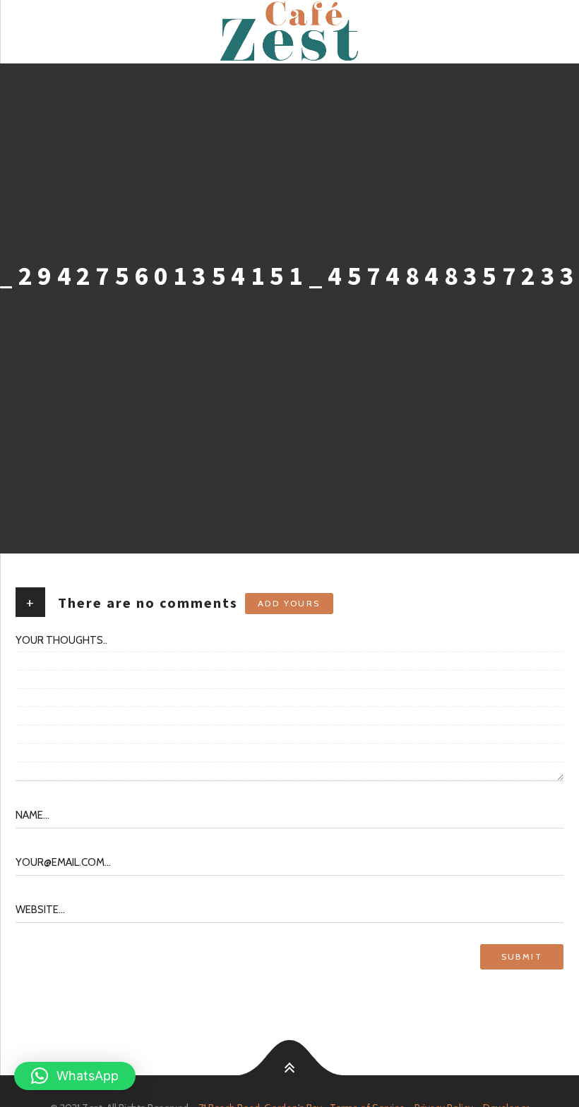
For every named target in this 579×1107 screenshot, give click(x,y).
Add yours (289, 603)
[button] (75, 1076)
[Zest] (289, 31)
